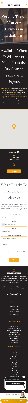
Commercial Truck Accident (14, 328)
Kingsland (3, 96)
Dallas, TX (14, 365)
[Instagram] (12, 294)
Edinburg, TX (14, 351)
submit (14, 259)
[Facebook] (7, 294)
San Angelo (23, 96)
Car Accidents (14, 326)
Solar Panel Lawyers (14, 336)
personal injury (12, 92)
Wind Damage (14, 340)
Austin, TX (14, 367)
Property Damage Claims (14, 334)
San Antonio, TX (14, 369)
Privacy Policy (6, 289)
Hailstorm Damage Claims (14, 330)
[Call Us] (2, 5)
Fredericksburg (11, 96)
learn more (14, 171)
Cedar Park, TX (14, 373)
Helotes (8, 98)
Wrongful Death (14, 342)
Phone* (14, 221)
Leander (17, 96)
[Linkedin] (20, 294)
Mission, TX (14, 355)
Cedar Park (21, 94)
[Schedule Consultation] (2, 2)
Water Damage (14, 338)
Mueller (3, 98)
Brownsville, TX (14, 359)
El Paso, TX (14, 371)
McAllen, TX (14, 353)
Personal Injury (14, 332)
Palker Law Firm (5, 88)
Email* (14, 228)
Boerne (14, 98)
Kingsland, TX (14, 375)
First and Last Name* (14, 215)
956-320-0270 (14, 166)
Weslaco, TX (14, 361)
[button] (14, 127)
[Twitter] (16, 294)
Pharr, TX (14, 357)
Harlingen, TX (14, 363)
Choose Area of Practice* (14, 235)
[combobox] (3, 225)
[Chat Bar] (14, 400)
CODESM (22, 289)
